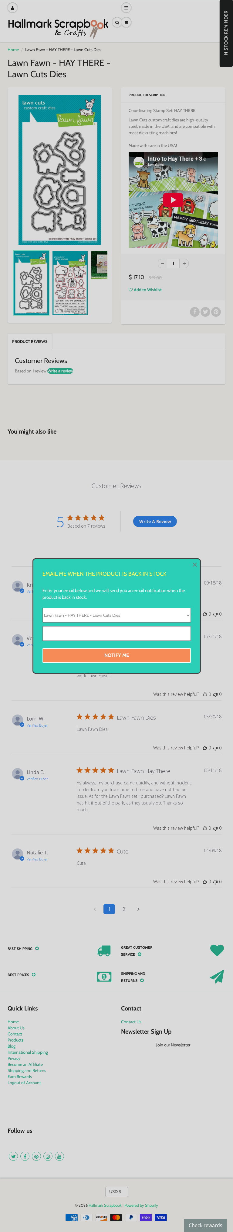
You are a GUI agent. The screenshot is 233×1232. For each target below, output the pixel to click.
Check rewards (205, 1225)
